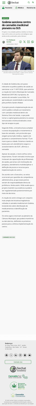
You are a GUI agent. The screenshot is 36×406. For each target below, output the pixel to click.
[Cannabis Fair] (18, 377)
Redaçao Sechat (11, 41)
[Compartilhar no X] (24, 42)
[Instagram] (20, 355)
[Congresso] (18, 386)
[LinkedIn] (16, 355)
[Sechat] (18, 2)
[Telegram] (25, 355)
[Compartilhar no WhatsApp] (32, 42)
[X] (11, 355)
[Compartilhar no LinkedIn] (28, 42)
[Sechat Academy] (18, 369)
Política (5, 18)
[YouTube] (29, 355)
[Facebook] (6, 355)
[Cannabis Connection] (18, 395)
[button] (4, 3)
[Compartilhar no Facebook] (20, 42)
